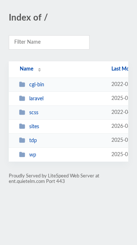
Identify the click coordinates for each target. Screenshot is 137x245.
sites (34, 126)
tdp (33, 140)
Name (26, 69)
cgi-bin (36, 84)
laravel (36, 98)
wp (32, 155)
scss (33, 112)
